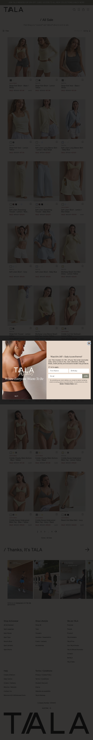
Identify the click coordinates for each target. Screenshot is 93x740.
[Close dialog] (89, 343)
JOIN (86, 376)
